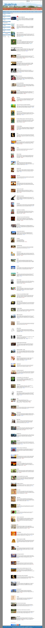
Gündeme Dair (38, 11)
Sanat (24, 11)
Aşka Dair (4, 14)
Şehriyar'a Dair (27, 11)
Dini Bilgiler (34, 11)
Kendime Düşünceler (6, 22)
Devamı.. (30, 366)
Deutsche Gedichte (20, 11)
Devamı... (27, 150)
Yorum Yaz (14, 622)
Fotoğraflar (5, 25)
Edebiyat (10, 11)
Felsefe (12, 11)
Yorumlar (12, 622)
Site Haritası (6, 33)
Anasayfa (7, 11)
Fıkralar (31, 11)
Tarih (14, 11)
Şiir (16, 11)
